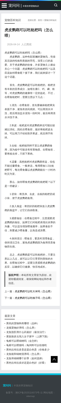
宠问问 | (23, 5)
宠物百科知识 (50, 20)
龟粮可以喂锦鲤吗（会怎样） (22, 340)
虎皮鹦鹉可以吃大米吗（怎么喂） (34, 291)
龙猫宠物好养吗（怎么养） (21, 327)
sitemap (30, 396)
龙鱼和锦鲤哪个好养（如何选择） (25, 358)
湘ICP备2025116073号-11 (29, 392)
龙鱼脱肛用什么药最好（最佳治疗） (26, 332)
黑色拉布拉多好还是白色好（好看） (26, 362)
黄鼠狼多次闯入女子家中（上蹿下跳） (27, 336)
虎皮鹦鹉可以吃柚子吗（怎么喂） (34, 297)
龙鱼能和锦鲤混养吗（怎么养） (24, 353)
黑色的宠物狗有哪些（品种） (22, 323)
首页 (40, 20)
